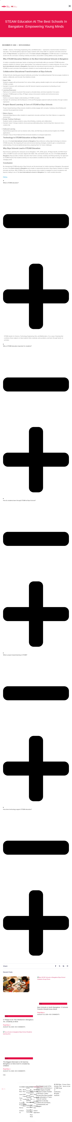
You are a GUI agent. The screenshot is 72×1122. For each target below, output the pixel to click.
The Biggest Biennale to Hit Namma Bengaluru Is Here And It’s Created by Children (16, 1064)
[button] (69, 6)
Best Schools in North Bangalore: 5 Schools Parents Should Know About (52, 1008)
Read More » (7, 1025)
